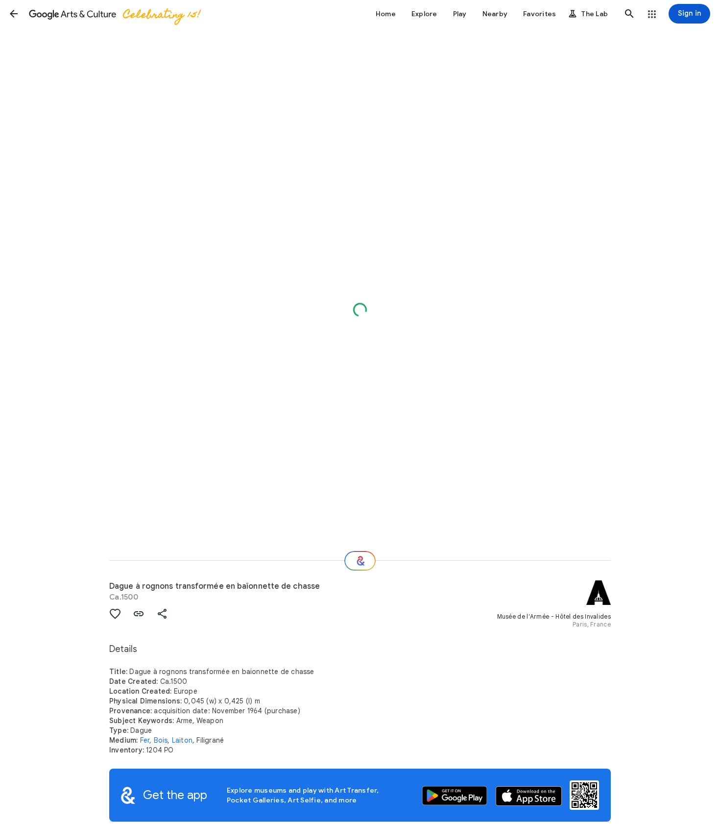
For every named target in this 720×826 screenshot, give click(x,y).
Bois (161, 740)
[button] (13, 13)
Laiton (182, 740)
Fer (145, 740)
